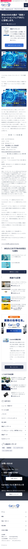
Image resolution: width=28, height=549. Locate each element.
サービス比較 (5, 410)
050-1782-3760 (11, 473)
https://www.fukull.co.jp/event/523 (10, 151)
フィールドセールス (7, 450)
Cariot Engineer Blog (13, 536)
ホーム (3, 512)
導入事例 (3, 422)
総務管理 (9, 448)
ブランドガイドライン (16, 540)
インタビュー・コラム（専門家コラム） (12, 430)
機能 (2, 516)
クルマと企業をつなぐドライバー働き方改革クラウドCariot (5, 5)
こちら (7, 2)
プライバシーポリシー (5, 540)
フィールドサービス (18, 448)
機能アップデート (6, 426)
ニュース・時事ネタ (17, 308)
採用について (4, 536)
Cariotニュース (12, 23)
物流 (3, 448)
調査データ (4, 434)
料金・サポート (5, 521)
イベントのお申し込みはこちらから (10, 244)
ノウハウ (15, 381)
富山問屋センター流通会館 (12, 145)
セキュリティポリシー (13, 538)
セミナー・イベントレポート (9, 418)
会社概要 (3, 534)
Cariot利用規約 (4, 538)
